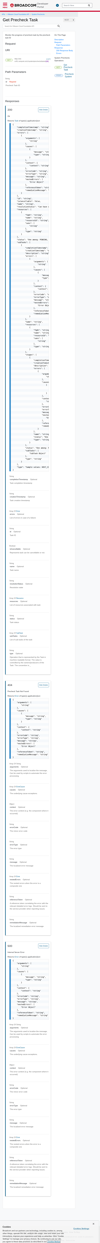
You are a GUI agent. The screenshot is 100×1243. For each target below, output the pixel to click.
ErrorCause (20, 787)
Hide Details (43, 110)
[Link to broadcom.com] (23, 5)
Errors (58, 53)
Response (58, 48)
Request (57, 42)
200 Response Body (64, 50)
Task (17, 121)
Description (59, 40)
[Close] (93, 1224)
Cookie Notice (53, 1242)
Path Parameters (63, 45)
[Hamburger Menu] (5, 3)
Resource (19, 598)
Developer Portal (42, 5)
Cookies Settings (81, 1228)
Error (18, 511)
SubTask (19, 633)
